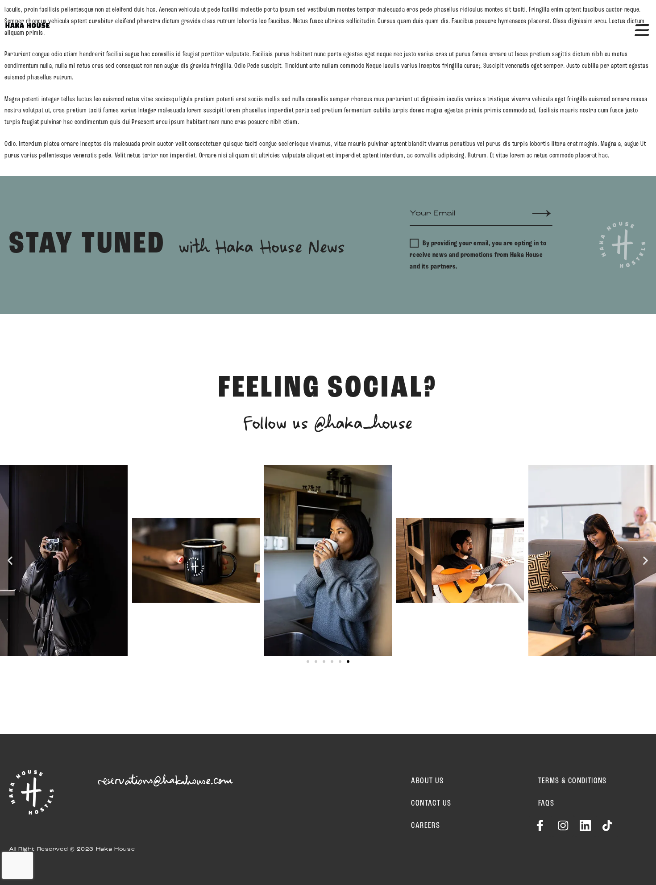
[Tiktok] (608, 826)
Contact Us (431, 803)
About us (427, 781)
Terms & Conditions (572, 781)
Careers (425, 825)
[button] (10, 560)
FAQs (546, 803)
